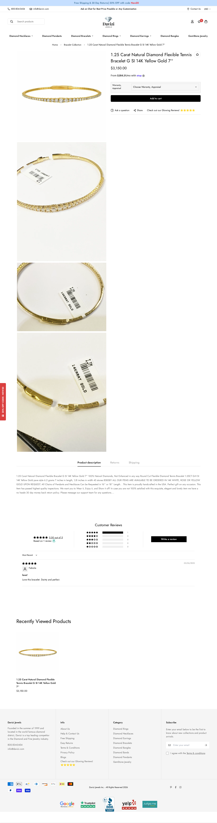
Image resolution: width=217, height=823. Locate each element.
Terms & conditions (196, 753)
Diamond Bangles (170, 36)
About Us (65, 729)
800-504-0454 (15, 744)
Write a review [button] (169, 539)
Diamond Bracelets (81, 36)
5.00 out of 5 (56, 537)
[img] (29, 563)
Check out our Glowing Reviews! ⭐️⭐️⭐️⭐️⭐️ (171, 110)
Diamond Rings (110, 36)
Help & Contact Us (70, 733)
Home (55, 44)
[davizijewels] (108, 21)
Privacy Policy (67, 752)
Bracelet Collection (72, 44)
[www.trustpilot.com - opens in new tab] (87, 804)
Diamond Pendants (52, 36)
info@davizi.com (16, 749)
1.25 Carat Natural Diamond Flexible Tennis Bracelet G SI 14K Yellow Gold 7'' (36, 683)
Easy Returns (67, 743)
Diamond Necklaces (19, 36)
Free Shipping (67, 738)
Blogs (63, 757)
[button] (92, 533)
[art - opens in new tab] (67, 804)
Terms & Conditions (70, 747)
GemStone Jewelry (198, 36)
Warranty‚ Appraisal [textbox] (116, 87)
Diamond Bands (121, 752)
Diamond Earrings (139, 36)
